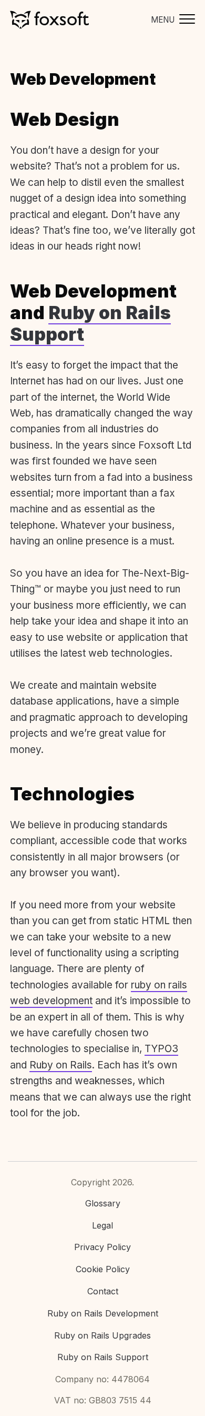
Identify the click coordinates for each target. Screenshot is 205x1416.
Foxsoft (49, 19)
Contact (102, 1291)
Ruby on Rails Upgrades (102, 1335)
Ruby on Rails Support (90, 323)
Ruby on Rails (60, 1065)
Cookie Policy (103, 1269)
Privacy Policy (102, 1247)
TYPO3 (161, 1049)
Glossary (102, 1203)
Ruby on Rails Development (102, 1313)
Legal (102, 1225)
